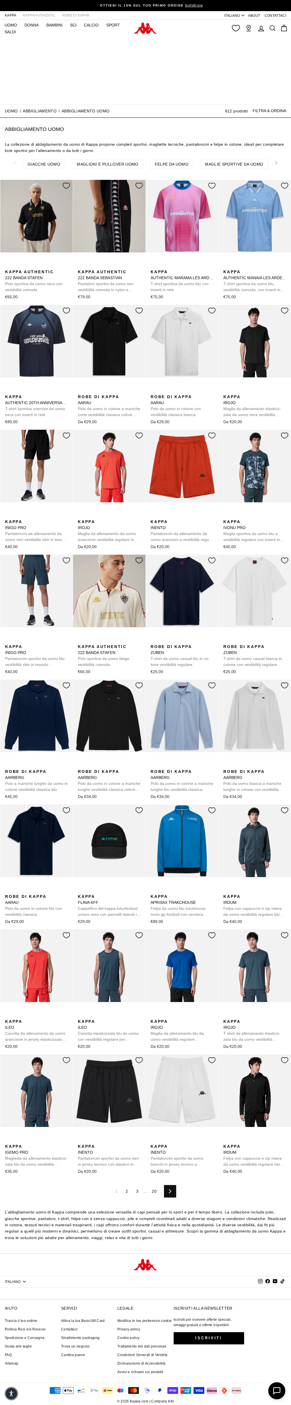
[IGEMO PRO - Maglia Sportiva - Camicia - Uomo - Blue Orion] (9, 1140)
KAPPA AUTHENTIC (39, 15)
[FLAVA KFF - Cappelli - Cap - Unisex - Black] (81, 890)
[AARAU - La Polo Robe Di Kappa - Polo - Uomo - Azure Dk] (109, 390)
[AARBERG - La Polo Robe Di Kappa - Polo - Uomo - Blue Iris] (36, 765)
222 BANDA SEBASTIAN (106, 281)
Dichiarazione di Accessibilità (141, 1363)
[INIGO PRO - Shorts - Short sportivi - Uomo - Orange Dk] (27, 515)
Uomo (11, 111)
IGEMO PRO (36, 1155)
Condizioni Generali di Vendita (142, 1355)
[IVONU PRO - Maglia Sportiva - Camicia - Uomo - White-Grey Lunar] (236, 515)
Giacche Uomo (44, 164)
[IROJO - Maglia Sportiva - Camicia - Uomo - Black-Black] (227, 390)
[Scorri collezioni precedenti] (14, 163)
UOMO (11, 25)
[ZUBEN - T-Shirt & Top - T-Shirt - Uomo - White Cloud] (163, 640)
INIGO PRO (36, 531)
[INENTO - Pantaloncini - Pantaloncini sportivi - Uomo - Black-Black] (163, 515)
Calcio (91, 25)
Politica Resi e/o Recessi (25, 1329)
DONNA (31, 25)
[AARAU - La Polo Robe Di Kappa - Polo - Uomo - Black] (81, 390)
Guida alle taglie (18, 1346)
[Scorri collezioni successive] (276, 163)
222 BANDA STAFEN (34, 281)
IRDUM (252, 906)
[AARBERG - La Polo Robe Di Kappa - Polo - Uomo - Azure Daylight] (18, 765)
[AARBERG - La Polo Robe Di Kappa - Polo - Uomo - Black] (27, 765)
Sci (73, 25)
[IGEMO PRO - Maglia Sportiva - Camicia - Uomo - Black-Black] (18, 1140)
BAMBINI (54, 25)
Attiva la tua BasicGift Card (83, 1321)
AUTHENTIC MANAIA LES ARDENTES (254, 281)
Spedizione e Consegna (24, 1338)
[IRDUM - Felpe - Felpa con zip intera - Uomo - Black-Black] (236, 890)
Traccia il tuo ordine (21, 1321)
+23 (117, 389)
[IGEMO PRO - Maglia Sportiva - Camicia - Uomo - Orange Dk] (27, 1140)
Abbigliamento (40, 111)
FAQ (8, 1355)
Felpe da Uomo (172, 164)
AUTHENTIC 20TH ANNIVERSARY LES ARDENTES (36, 405)
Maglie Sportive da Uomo (234, 164)
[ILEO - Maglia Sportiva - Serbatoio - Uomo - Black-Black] (18, 1015)
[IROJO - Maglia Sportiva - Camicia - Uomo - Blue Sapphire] (245, 390)
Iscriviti (208, 1338)
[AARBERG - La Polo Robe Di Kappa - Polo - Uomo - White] (227, 765)
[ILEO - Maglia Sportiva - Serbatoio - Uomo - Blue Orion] (27, 1015)
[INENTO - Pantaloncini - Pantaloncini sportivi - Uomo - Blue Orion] (172, 515)
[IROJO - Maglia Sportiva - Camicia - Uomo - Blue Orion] (236, 390)
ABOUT (254, 16)
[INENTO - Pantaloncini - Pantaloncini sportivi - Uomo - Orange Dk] (154, 515)
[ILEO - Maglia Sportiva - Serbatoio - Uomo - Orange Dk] (9, 1015)
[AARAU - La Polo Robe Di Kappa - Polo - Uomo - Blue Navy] (9, 890)
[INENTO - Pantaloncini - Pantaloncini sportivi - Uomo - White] (181, 515)
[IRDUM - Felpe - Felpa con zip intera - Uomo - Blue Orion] (227, 890)
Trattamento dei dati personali (142, 1346)
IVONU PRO (251, 531)
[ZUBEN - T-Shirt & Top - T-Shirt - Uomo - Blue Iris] (154, 640)
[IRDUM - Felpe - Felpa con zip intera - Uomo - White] (245, 890)
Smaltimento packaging (80, 1338)
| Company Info (161, 1401)
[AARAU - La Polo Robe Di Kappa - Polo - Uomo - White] (154, 390)
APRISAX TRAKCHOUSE (178, 906)
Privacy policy (128, 1329)
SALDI (10, 32)
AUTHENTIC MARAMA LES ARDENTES (182, 281)
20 (154, 1191)
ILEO (35, 1030)
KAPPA (10, 15)
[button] (11, 1393)
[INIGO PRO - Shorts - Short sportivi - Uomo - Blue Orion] (18, 515)
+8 (45, 764)
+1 (263, 389)
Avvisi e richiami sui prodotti (140, 1372)
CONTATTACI (275, 16)
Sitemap (11, 1363)
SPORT (113, 25)
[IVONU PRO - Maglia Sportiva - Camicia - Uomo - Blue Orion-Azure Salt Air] (227, 515)
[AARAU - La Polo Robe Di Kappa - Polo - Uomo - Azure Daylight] (99, 390)
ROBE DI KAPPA (76, 15)
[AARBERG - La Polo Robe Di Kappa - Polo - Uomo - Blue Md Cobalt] (9, 765)
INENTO (180, 531)
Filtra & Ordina (269, 110)
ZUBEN (180, 655)
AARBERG (36, 780)
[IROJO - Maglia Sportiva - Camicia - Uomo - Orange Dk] (254, 390)
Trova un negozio (75, 1346)
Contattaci (69, 1329)
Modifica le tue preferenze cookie (144, 1321)
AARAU (109, 406)
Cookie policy (128, 1338)
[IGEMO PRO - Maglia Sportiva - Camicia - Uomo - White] (36, 1140)
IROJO (252, 406)
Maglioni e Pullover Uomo (107, 164)
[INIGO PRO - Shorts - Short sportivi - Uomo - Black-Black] (9, 515)
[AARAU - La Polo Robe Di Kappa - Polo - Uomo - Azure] (90, 390)
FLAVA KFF (108, 906)
